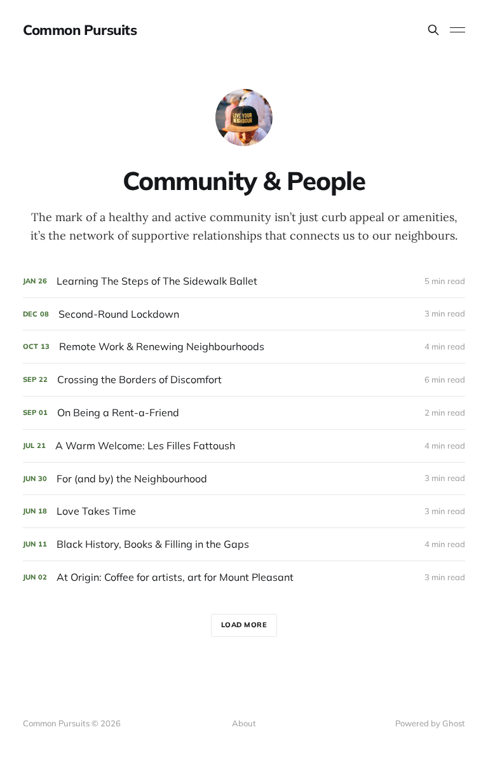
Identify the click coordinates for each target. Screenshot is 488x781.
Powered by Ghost (430, 723)
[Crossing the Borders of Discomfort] (244, 379)
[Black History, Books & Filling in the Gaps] (244, 544)
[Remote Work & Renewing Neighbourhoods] (244, 346)
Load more (244, 624)
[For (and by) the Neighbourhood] (244, 479)
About (244, 723)
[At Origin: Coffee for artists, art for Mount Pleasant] (244, 577)
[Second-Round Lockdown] (244, 314)
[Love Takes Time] (244, 511)
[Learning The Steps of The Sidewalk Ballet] (244, 281)
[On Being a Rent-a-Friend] (244, 413)
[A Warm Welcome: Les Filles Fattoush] (244, 446)
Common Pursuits (80, 30)
